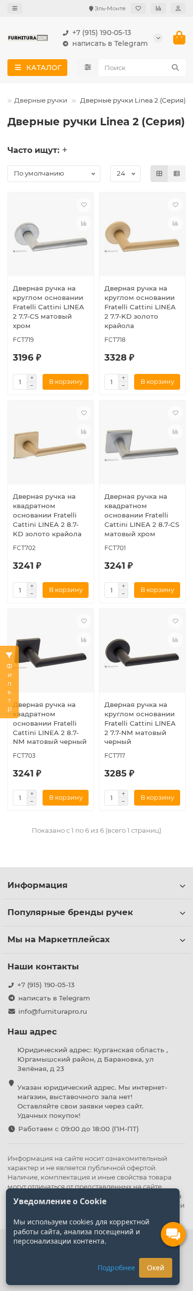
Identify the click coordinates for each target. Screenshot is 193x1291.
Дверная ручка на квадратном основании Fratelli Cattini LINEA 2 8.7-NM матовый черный (50, 723)
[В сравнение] (83, 223)
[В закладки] (83, 204)
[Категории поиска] (87, 67)
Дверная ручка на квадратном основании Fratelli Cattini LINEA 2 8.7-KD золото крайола (47, 515)
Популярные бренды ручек (70, 912)
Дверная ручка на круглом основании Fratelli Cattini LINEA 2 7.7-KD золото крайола (140, 307)
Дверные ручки (40, 100)
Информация (37, 885)
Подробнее (116, 1267)
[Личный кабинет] (178, 8)
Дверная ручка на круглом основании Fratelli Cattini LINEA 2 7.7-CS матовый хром (48, 307)
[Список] (177, 173)
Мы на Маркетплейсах (58, 939)
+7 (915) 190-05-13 (101, 32)
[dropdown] (14, 8)
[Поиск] (175, 67)
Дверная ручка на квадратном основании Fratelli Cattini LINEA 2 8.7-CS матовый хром (141, 515)
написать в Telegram (110, 43)
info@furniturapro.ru (52, 1011)
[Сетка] (159, 173)
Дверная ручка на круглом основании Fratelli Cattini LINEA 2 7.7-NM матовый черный (140, 723)
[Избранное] (138, 8)
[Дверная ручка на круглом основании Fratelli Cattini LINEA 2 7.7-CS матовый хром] (51, 236)
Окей (155, 1267)
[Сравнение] (158, 8)
